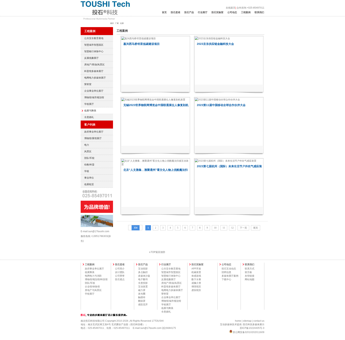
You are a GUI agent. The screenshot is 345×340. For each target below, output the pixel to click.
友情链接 (249, 275)
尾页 (255, 227)
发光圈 (141, 293)
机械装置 (196, 272)
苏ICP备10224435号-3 (252, 328)
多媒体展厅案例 (230, 275)
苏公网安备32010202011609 (248, 332)
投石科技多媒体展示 (253, 324)
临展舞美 (89, 272)
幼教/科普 (89, 164)
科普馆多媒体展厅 (93, 71)
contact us (258, 320)
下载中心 (226, 279)
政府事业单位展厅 (93, 131)
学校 (86, 171)
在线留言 (230, 7)
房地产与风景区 (93, 290)
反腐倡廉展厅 (91, 58)
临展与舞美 (90, 110)
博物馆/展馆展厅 (93, 138)
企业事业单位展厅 (93, 90)
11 (224, 227)
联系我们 (259, 12)
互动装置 (143, 286)
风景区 (87, 151)
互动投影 (143, 268)
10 (215, 227)
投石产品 (189, 12)
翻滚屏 (141, 301)
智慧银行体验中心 (93, 51)
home (238, 320)
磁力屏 (141, 290)
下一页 (243, 227)
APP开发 (196, 268)
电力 (86, 144)
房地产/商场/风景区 (94, 64)
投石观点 (120, 279)
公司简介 (120, 268)
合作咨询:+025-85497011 (250, 7)
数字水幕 (196, 279)
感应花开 (143, 304)
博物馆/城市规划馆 (94, 97)
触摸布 (141, 297)
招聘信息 (226, 272)
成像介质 (196, 283)
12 (232, 227)
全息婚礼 (89, 117)
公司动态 (232, 12)
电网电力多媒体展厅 (95, 77)
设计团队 (120, 272)
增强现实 (196, 286)
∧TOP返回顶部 (157, 252)
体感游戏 (196, 275)
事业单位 (89, 177)
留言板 (248, 272)
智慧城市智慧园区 (93, 44)
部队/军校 (89, 158)
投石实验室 (217, 12)
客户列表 (89, 124)
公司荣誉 (120, 275)
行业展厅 (202, 12)
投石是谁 (175, 12)
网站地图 (249, 279)
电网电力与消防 (93, 275)
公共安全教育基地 (93, 38)
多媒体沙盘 (144, 275)
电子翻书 (143, 279)
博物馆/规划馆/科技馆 (96, 279)
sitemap (247, 320)
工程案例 (246, 12)
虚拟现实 (196, 290)
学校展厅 (89, 104)
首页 (164, 12)
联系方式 (249, 268)
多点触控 (143, 272)
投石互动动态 (229, 268)
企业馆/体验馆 (92, 286)
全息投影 (143, 283)
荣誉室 (87, 84)
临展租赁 (89, 184)
